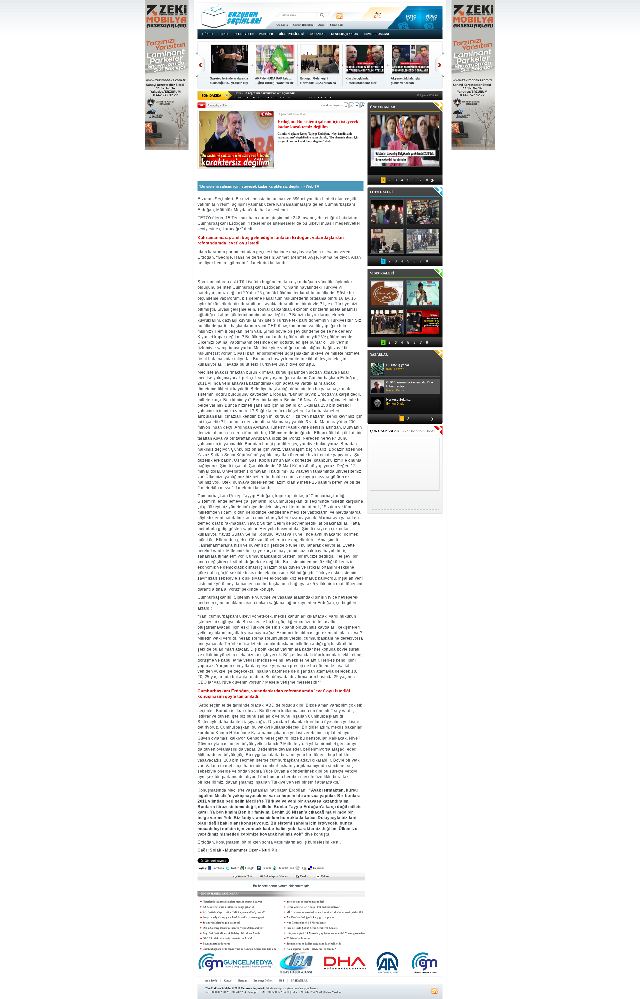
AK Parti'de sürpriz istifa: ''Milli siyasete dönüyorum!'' (234, 912)
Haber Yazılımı (333, 992)
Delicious (318, 868)
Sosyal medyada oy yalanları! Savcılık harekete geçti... (234, 917)
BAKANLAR (318, 33)
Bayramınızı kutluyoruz (216, 943)
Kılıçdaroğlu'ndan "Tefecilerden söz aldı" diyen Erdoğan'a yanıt (362, 83)
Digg (303, 868)
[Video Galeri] (431, 17)
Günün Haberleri (303, 24)
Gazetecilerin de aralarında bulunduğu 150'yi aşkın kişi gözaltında (229, 83)
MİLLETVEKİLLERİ (291, 33)
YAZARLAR (379, 354)
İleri (440, 64)
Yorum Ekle (245, 876)
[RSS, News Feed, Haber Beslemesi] (339, 16)
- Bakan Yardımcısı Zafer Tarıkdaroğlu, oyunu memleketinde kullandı (283, 95)
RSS (281, 980)
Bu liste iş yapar (397, 367)
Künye (228, 980)
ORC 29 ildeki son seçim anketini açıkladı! (227, 938)
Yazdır (304, 876)
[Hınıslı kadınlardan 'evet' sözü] (387, 212)
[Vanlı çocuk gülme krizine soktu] (423, 293)
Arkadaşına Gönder (276, 876)
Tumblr (266, 868)
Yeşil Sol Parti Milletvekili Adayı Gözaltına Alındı (231, 933)
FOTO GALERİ (381, 192)
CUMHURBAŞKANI (376, 33)
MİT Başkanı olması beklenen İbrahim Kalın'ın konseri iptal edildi (324, 912)
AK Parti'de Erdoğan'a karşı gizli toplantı (310, 917)
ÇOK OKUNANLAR (384, 431)
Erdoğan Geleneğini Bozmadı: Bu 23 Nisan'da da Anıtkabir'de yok (318, 83)
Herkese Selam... (398, 401)
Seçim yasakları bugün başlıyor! (221, 922)
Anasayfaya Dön (217, 104)
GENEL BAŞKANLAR (344, 33)
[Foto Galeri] (410, 17)
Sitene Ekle (336, 24)
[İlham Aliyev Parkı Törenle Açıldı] (387, 293)
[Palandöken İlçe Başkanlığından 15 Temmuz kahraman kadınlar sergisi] (423, 241)
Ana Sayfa (282, 24)
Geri (200, 64)
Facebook (218, 868)
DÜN (405, 430)
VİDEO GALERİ (382, 273)
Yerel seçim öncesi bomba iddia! (305, 901)
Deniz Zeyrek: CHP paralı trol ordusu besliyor (313, 907)
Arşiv (321, 24)
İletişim (242, 980)
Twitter (234, 868)
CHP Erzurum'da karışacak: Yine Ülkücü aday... (409, 386)
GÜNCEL (208, 33)
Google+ (250, 868)
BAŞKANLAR (299, 980)
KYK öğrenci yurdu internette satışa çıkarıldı (228, 907)
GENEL (224, 33)
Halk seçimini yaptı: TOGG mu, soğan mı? (311, 949)
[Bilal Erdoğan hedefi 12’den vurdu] (387, 322)
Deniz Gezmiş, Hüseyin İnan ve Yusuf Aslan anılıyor (233, 928)
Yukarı (325, 876)
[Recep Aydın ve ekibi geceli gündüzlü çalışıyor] (423, 212)
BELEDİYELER (244, 33)
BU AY (431, 430)
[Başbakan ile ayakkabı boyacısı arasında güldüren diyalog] (423, 322)
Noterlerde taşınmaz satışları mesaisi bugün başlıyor (232, 901)
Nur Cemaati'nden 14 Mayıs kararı (306, 922)
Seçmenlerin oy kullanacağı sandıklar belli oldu (314, 943)
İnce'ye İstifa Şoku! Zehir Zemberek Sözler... (312, 928)
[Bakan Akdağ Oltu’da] (387, 241)
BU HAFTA (417, 430)
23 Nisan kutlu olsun (298, 938)
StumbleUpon (286, 868)
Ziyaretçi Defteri (263, 980)
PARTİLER (266, 33)
